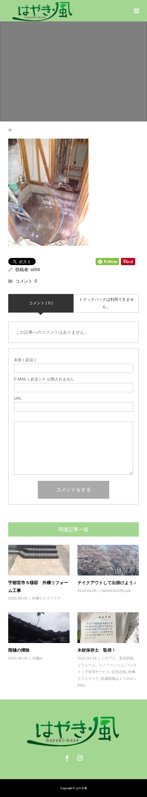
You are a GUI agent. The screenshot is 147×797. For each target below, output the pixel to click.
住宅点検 (119, 672)
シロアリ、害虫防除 (117, 658)
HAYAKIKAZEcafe (116, 591)
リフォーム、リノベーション (100, 665)
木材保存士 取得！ (96, 650)
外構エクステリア (46, 598)
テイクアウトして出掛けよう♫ (106, 582)
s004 (35, 269)
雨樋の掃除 (19, 650)
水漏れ (37, 658)
